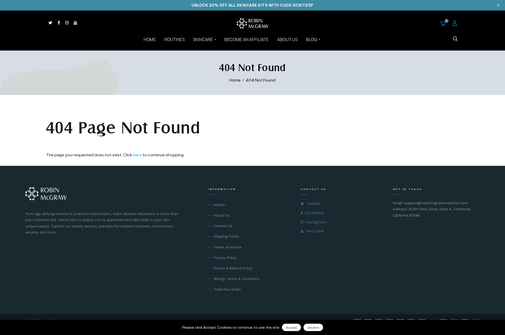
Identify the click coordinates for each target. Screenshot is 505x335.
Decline (313, 327)
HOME (150, 39)
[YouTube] (75, 23)
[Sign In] (455, 23)
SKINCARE (203, 39)
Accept (291, 327)
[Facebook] (59, 23)
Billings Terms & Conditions (236, 279)
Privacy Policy (225, 258)
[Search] (455, 39)
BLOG (312, 39)
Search (219, 205)
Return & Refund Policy (233, 268)
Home (235, 79)
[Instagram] (67, 23)
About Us (221, 215)
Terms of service (227, 247)
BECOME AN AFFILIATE (246, 39)
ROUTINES (174, 39)
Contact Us (223, 226)
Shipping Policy (226, 236)
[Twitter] (50, 23)
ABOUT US (287, 39)
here (137, 154)
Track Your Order (227, 289)
